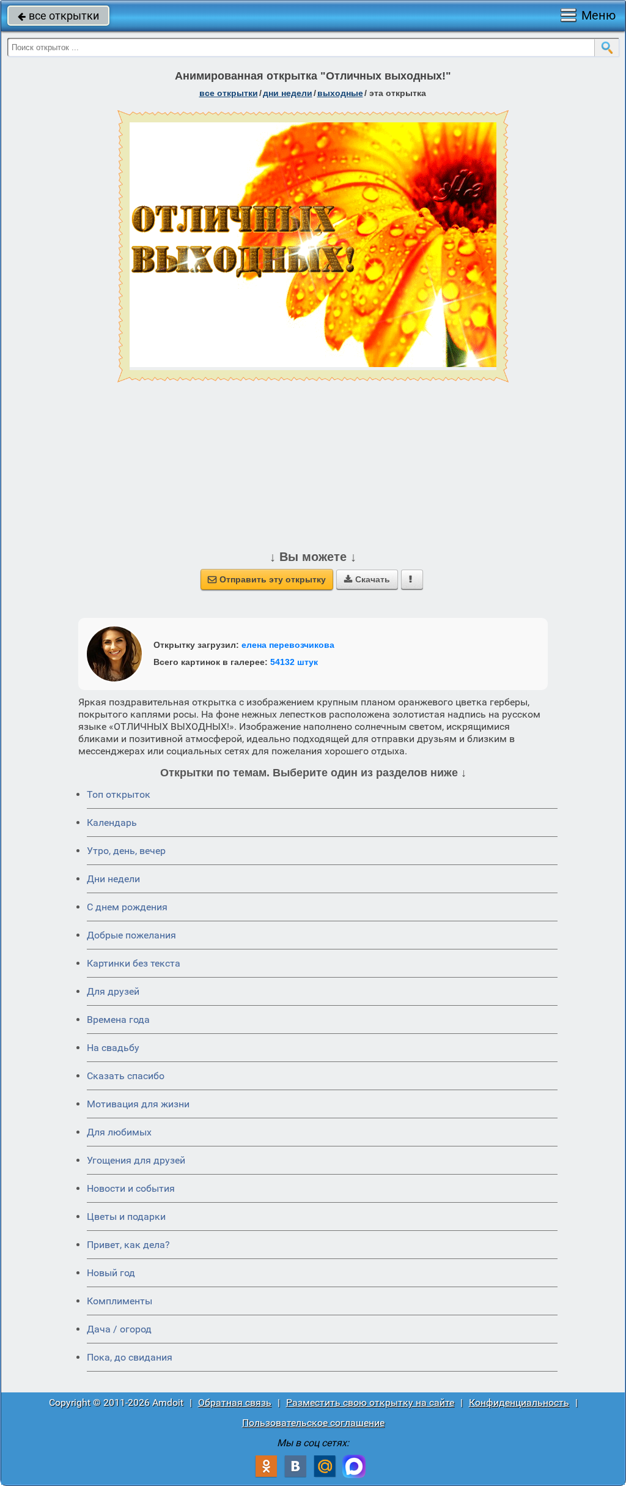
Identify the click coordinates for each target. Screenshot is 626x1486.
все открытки (58, 15)
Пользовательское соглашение (313, 1422)
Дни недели (113, 879)
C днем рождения (127, 907)
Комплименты (119, 1301)
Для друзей (113, 991)
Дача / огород (119, 1329)
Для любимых (119, 1132)
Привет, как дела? (128, 1244)
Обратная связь (234, 1402)
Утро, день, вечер (126, 850)
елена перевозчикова (287, 645)
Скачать (367, 579)
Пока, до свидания (129, 1357)
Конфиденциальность (519, 1402)
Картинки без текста (133, 963)
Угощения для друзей (136, 1160)
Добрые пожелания (131, 935)
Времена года (118, 1019)
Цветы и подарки (126, 1216)
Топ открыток (118, 794)
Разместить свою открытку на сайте (370, 1402)
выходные (340, 93)
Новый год (111, 1273)
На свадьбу (113, 1047)
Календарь (112, 822)
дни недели (287, 93)
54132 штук (294, 662)
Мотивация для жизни (138, 1104)
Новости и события (131, 1188)
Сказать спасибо (125, 1076)
